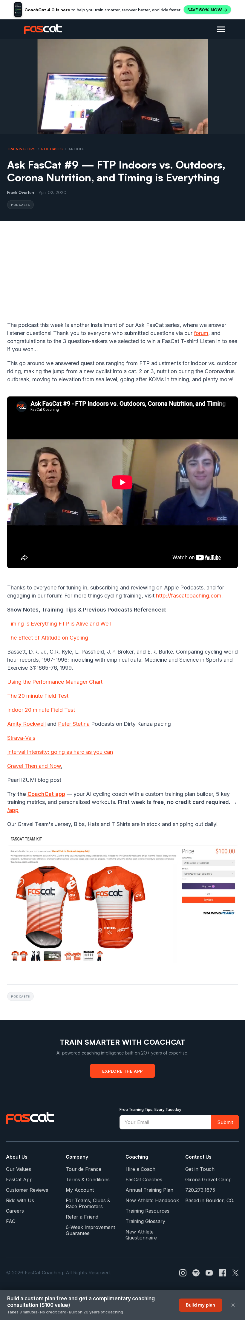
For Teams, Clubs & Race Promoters (88, 1203)
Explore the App (122, 1071)
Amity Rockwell (26, 724)
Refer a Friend (82, 1217)
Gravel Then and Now (34, 766)
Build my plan (200, 1305)
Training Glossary (145, 1221)
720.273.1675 (200, 1190)
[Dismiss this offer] (233, 1305)
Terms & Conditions (88, 1179)
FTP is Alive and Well (85, 623)
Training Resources (147, 1211)
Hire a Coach (140, 1169)
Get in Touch (200, 1169)
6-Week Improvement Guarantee (90, 1230)
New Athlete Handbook (152, 1200)
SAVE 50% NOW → (207, 9)
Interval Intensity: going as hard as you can (60, 752)
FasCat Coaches (143, 1179)
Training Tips (21, 149)
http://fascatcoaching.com (188, 595)
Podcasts (52, 149)
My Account (80, 1190)
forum (201, 333)
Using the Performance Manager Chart (54, 682)
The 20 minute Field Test (37, 696)
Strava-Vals (21, 738)
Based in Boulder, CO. (209, 1200)
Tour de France (83, 1169)
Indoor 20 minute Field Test (41, 710)
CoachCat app (46, 794)
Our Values (18, 1169)
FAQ (11, 1221)
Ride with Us (20, 1200)
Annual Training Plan (149, 1190)
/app (13, 810)
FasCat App (19, 1179)
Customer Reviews (27, 1190)
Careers (15, 1211)
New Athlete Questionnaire (141, 1235)
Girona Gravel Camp (208, 1179)
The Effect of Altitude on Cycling (47, 637)
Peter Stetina (74, 724)
